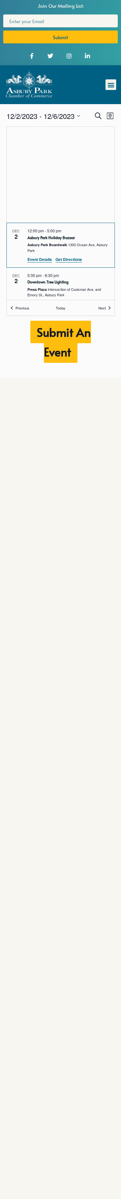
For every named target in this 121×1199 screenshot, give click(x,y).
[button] (111, 84)
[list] (60, 261)
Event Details (39, 259)
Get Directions (68, 259)
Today (61, 307)
